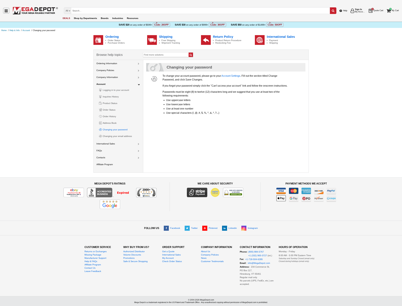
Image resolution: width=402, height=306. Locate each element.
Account (101, 84)
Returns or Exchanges (95, 251)
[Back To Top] (397, 297)
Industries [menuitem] (117, 18)
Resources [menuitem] (132, 18)
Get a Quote (168, 251)
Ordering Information (106, 63)
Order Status (109, 110)
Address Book (110, 123)
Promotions (129, 258)
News (203, 258)
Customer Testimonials (212, 261)
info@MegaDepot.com (259, 263)
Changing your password (115, 129)
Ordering (112, 36)
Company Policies (105, 70)
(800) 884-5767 (256, 251)
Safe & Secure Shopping (135, 261)
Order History (109, 116)
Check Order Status (172, 261)
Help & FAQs (90, 261)
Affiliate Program (104, 164)
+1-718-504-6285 (254, 259)
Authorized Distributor (134, 251)
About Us (205, 251)
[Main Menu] (6, 10)
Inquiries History (111, 96)
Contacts (100, 157)
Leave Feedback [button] (92, 271)
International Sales (281, 36)
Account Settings (230, 76)
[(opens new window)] (110, 192)
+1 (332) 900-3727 (257, 255)
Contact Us (89, 268)
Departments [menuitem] (85, 18)
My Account (168, 258)
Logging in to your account (116, 90)
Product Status (110, 103)
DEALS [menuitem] (66, 18)
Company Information (107, 77)
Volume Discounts (132, 254)
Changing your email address (117, 136)
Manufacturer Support (95, 258)
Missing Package (92, 254)
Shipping (165, 36)
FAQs (99, 150)
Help (345, 10)
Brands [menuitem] (105, 18)
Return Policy (223, 36)
